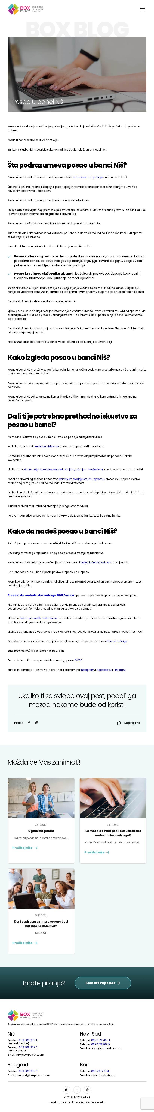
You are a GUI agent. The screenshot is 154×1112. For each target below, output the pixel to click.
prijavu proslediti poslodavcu (38, 618)
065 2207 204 (100, 1071)
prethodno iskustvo (46, 446)
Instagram (87, 670)
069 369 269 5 (100, 1044)
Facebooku (104, 670)
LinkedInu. (120, 670)
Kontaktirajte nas (100, 983)
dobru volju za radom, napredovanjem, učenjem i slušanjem (63, 469)
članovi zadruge (116, 641)
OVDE (78, 660)
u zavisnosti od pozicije (88, 177)
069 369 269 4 (100, 1040)
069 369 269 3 (28, 1071)
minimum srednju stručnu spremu (81, 479)
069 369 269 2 (28, 1047)
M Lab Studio (97, 1102)
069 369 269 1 (28, 1040)
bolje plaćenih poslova (95, 562)
